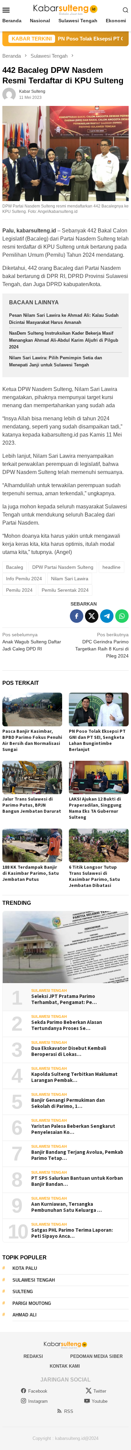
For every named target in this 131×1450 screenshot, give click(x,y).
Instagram (38, 1401)
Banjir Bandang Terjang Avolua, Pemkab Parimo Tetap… (77, 1155)
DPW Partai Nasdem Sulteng (62, 567)
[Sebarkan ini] (76, 616)
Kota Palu (24, 1268)
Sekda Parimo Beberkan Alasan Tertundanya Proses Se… (66, 1025)
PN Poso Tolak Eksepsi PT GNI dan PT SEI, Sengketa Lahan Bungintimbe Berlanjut (97, 740)
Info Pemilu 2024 (24, 578)
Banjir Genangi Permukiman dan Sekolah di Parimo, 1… (68, 1103)
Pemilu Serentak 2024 (65, 590)
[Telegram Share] (107, 616)
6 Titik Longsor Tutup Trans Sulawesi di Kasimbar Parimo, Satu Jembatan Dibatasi (94, 876)
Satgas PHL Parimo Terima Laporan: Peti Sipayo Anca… (72, 1233)
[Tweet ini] (91, 616)
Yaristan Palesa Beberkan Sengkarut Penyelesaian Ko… (73, 1129)
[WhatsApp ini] (122, 616)
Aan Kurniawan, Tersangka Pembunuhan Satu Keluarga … (66, 1207)
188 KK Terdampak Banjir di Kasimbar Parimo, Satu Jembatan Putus (30, 873)
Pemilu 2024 (19, 590)
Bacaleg (14, 567)
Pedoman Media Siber (96, 1356)
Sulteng (22, 1291)
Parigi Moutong (31, 1303)
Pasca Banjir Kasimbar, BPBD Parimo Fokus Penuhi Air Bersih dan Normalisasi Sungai (32, 740)
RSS (68, 1411)
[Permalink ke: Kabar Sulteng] (9, 93)
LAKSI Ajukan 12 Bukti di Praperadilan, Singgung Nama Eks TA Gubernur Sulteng (95, 808)
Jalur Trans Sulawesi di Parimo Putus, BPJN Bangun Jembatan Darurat (31, 805)
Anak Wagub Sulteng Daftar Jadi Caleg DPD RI (31, 641)
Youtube (99, 1401)
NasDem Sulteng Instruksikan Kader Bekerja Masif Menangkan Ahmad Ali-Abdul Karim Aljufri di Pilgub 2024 (63, 340)
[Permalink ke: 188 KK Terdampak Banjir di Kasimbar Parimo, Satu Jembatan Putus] (32, 845)
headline (111, 567)
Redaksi (33, 1356)
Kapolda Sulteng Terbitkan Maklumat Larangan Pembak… (74, 1077)
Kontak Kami (65, 1366)
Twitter (99, 1391)
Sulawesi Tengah (49, 990)
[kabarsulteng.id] (66, 9)
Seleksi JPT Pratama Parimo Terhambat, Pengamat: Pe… (64, 999)
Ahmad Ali (24, 1314)
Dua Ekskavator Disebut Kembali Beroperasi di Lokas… (68, 1051)
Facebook (37, 1391)
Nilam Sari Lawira (69, 578)
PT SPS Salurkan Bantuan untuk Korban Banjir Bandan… (77, 1181)
